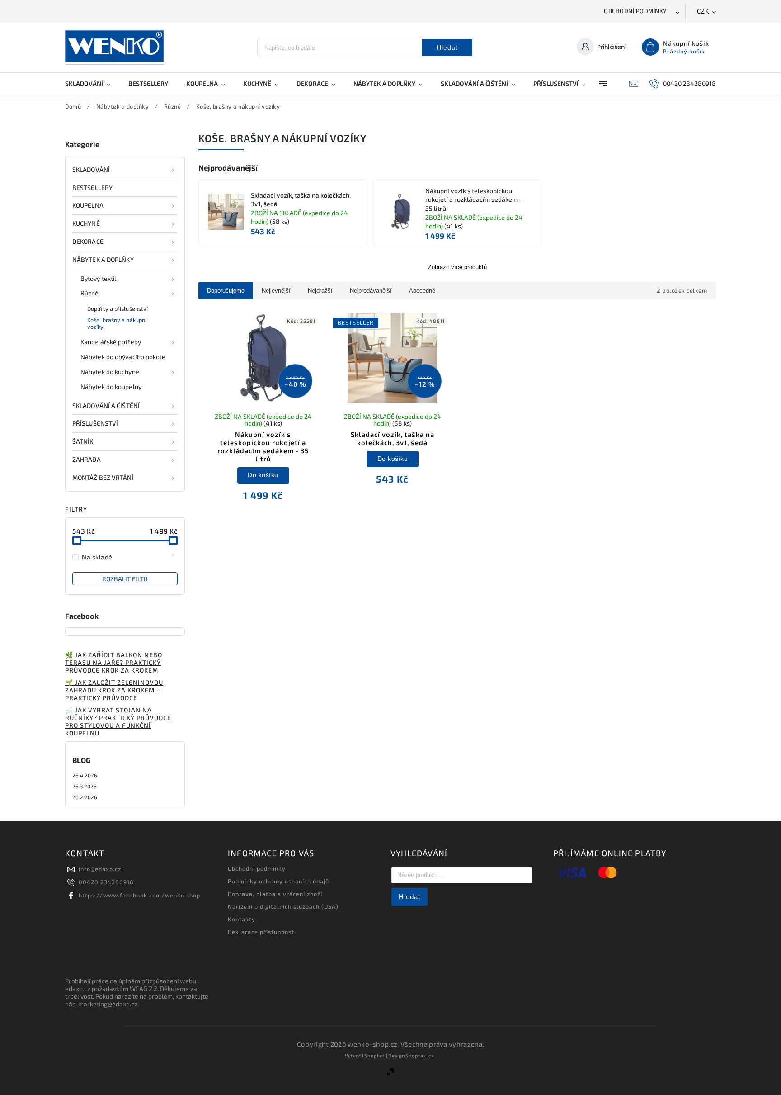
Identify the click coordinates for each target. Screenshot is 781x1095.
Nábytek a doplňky (103, 259)
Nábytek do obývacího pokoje (122, 356)
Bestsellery (92, 187)
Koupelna (88, 205)
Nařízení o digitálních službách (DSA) (283, 906)
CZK (703, 11)
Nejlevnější (276, 290)
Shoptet (374, 1055)
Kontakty (241, 919)
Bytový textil (98, 278)
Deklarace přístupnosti (262, 931)
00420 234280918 (106, 882)
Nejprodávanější (371, 290)
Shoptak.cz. (420, 1055)
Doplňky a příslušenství (117, 308)
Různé (89, 293)
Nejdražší (320, 290)
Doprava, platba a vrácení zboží (275, 893)
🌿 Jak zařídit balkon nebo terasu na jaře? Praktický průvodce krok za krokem (113, 662)
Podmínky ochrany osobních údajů (278, 881)
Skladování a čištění (106, 405)
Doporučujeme (226, 290)
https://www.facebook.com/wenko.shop (139, 895)
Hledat (447, 47)
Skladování (91, 169)
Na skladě (128, 557)
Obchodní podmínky (635, 10)
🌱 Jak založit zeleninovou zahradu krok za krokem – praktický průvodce (114, 690)
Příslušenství (95, 423)
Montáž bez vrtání (103, 477)
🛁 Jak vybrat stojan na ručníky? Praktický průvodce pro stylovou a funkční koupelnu (118, 721)
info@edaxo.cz (100, 868)
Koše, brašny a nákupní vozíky (116, 323)
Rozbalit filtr (125, 579)
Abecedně (422, 290)
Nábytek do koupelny (110, 386)
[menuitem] (92, 83)
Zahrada (86, 459)
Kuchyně (86, 223)
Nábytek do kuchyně (109, 371)
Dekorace (88, 241)
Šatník (83, 441)
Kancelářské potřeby (110, 342)
